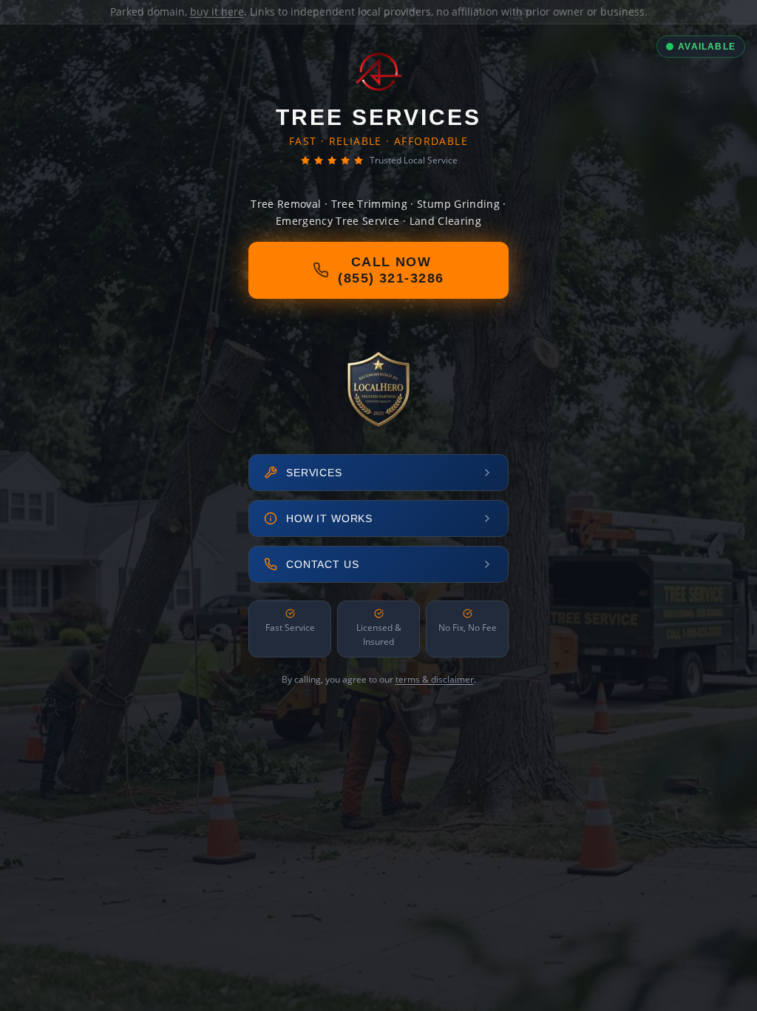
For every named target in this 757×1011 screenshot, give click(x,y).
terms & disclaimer (435, 679)
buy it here (217, 11)
